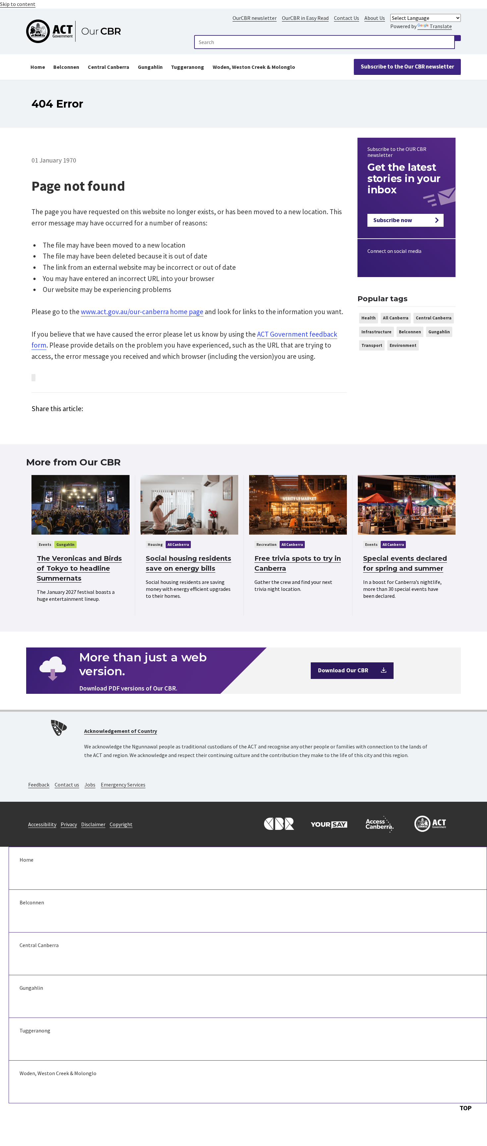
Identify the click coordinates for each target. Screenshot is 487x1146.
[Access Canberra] (379, 824)
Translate (441, 26)
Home (37, 67)
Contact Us (346, 18)
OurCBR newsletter (255, 18)
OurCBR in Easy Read (305, 18)
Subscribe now (392, 220)
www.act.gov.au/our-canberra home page (142, 311)
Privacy (69, 824)
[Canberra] (278, 824)
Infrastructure (376, 332)
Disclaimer (93, 824)
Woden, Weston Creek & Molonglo (254, 67)
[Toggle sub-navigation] (248, 881)
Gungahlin (150, 67)
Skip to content (17, 4)
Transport (371, 345)
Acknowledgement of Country (120, 731)
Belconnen (66, 67)
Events (45, 544)
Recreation (266, 544)
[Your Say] (329, 824)
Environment (403, 345)
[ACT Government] (430, 824)
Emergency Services (123, 784)
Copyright (121, 824)
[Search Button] (458, 38)
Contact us (67, 784)
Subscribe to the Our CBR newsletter (407, 66)
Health (368, 318)
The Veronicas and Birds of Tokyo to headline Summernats (79, 568)
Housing (155, 544)
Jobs (89, 784)
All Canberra (395, 318)
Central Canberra (108, 67)
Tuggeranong (187, 67)
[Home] (76, 31)
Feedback (38, 784)
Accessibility (42, 824)
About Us (374, 18)
